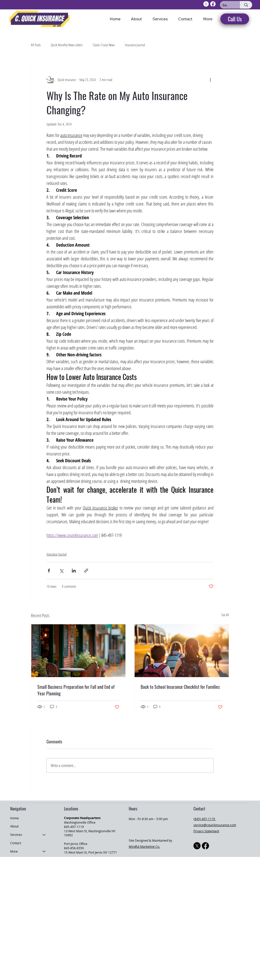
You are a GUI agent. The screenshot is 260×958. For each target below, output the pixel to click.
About (14, 826)
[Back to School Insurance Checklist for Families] (182, 650)
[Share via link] (86, 570)
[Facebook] (205, 845)
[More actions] (210, 80)
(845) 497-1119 (204, 819)
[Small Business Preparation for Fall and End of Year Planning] (78, 650)
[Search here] (246, 5)
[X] (197, 845)
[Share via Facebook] (48, 570)
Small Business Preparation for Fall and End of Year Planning (76, 690)
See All (225, 614)
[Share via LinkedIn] (73, 570)
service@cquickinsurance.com (214, 825)
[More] (44, 851)
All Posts (36, 44)
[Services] (44, 835)
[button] (208, 19)
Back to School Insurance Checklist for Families (180, 686)
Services (16, 835)
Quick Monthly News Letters (67, 44)
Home (14, 818)
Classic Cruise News (104, 44)
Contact (15, 843)
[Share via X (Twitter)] (61, 570)
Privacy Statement (206, 831)
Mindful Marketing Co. (144, 846)
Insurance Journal (135, 44)
